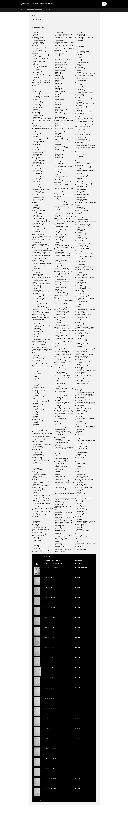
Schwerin (79, 283)
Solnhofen (78, 306)
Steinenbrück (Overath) (82, 343)
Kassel (57, 233)
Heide (57, 96)
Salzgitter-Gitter (81, 229)
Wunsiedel (79, 526)
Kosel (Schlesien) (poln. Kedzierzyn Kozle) (63, 286)
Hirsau (57, 134)
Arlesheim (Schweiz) (37, 71)
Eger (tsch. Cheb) (41, 388)
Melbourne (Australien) (61, 428)
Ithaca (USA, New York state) (62, 184)
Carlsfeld (35, 282)
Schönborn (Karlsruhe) (81, 261)
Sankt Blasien (79, 235)
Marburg (58, 407)
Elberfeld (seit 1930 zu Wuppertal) (41, 400)
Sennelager (80, 293)
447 (42, 800)
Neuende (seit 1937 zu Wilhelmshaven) (64, 520)
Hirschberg (58, 136)
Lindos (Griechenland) (60, 369)
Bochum (36, 205)
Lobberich (57, 370)
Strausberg (79, 373)
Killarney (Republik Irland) (62, 245)
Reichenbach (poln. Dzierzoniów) (84, 183)
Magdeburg (58, 399)
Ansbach (36, 68)
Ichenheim (58, 161)
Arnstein (36, 72)
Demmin (36, 336)
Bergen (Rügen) (37, 154)
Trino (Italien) (79, 421)
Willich (79, 505)
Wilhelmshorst (79, 503)
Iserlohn (57, 179)
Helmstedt (58, 112)
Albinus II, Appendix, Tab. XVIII (50, 758)
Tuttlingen (79, 431)
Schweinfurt (80, 280)
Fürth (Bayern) (37, 463)
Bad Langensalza (37, 107)
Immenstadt (58, 173)
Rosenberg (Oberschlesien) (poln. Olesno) (85, 203)
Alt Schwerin (37, 56)
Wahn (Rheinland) (81, 463)
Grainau (36, 526)
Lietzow (56, 364)
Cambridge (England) (38, 274)
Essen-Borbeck (36, 417)
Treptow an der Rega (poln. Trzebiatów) (85, 419)
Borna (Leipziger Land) (39, 218)
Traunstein (79, 416)
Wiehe (78, 492)
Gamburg (35, 471)
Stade (78, 322)
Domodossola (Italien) (39, 358)
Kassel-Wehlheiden (60, 236)
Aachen (35, 32)
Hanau (57, 86)
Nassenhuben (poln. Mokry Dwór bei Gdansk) (64, 498)
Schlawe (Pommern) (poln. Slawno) (85, 254)
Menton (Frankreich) (60, 429)
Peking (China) (80, 95)
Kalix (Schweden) (58, 215)
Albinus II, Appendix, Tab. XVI (50, 738)
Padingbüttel (80, 86)
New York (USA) (80, 34)
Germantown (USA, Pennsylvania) (41, 481)
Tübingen (79, 424)
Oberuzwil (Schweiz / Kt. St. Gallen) (83, 51)
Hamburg (58, 75)
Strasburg (79, 369)
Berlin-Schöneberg (38, 175)
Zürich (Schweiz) (81, 549)
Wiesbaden (79, 495)
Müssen (57, 485)
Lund (57, 385)
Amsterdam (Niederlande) (39, 61)
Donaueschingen (36, 360)
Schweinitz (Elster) (81, 282)
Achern (35, 34)
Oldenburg (79, 61)
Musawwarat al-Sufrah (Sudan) (62, 481)
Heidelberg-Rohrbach (59, 101)
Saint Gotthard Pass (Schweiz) (83, 224)
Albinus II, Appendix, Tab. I (49, 587)
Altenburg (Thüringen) (38, 50)
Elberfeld (36, 398)
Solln (78, 304)
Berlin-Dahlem (37, 162)
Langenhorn (58, 322)
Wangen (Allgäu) (79, 469)
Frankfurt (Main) (38, 451)
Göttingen (36, 524)
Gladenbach (36, 487)
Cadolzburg (36, 272)
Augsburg (36, 77)
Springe (78, 320)
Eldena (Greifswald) (38, 405)
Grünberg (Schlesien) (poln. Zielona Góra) (64, 36)
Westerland (80, 489)
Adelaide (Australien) (38, 37)
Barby (35, 136)
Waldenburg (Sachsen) (81, 465)
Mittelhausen (57, 452)
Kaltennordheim (59, 223)
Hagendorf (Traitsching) (61, 62)
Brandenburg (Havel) (38, 224)
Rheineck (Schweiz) (80, 188)
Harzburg (58, 89)
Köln (57, 266)
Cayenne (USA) (37, 287)
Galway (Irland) (38, 469)
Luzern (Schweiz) (59, 386)
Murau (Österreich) (59, 477)
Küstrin (57, 298)
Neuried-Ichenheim (59, 532)
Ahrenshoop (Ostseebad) (39, 40)
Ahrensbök (36, 39)
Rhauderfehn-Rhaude (82, 186)
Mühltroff (58, 468)
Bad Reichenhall (36, 117)
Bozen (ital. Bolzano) (42, 222)
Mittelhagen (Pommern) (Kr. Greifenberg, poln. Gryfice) (64, 448)
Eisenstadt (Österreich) (39, 396)
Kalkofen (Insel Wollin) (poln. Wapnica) (64, 218)
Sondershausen (80, 312)
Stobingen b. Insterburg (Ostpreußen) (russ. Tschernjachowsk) (84, 354)
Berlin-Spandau (37, 176)
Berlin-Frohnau (36, 165)
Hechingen (58, 93)
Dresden (36, 371)
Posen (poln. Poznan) (85, 125)
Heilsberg (58, 107)
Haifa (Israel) (58, 67)
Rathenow (79, 173)
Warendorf (78, 473)
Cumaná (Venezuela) (38, 319)
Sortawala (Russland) (82, 317)
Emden (35, 408)
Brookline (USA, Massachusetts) (41, 249)
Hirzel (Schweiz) (59, 138)
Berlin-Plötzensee (38, 171)
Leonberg (58, 349)
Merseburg (59, 434)
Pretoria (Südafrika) (81, 137)
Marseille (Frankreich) (60, 418)
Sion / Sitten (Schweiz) (82, 301)
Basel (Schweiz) (37, 139)
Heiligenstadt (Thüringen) (60, 106)
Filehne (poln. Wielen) (42, 437)
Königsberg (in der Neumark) (62, 268)
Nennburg (57, 509)
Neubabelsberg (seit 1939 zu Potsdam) (64, 512)
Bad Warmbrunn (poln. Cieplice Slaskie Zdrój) (42, 128)
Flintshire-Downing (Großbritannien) (42, 444)
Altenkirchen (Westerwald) (39, 51)
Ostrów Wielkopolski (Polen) (82, 78)
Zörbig (78, 546)
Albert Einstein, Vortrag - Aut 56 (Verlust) (52, 560)
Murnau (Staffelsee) (60, 479)
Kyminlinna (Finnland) (61, 303)
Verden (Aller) (80, 457)
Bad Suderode (36, 125)
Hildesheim (58, 133)
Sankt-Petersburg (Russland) (83, 243)
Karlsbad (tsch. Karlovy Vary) (64, 228)
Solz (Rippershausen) (81, 308)
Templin (79, 391)
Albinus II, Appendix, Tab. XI (49, 687)
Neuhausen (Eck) (58, 523)
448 (44, 800)
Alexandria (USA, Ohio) (39, 43)
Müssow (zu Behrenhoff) (61, 487)
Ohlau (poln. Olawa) (85, 56)
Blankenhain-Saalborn (39, 200)
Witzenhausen (80, 513)
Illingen (57, 171)
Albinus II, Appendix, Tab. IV (49, 617)
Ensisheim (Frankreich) (39, 409)
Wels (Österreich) (81, 484)
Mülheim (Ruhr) (59, 469)
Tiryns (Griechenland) (82, 411)
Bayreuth (36, 144)
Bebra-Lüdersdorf (37, 146)
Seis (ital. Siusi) (85, 289)
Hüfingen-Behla (59, 154)
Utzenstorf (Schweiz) (81, 448)
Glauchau (36, 493)
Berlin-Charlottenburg (39, 160)
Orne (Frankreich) (81, 69)
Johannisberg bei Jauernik (61, 203)
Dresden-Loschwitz (37, 373)
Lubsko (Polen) (58, 380)
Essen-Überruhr (36, 419)
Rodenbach (79, 196)
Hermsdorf (57, 125)
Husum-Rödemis (59, 157)
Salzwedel (79, 230)
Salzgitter (78, 227)
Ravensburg (78, 179)
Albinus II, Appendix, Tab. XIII (50, 708)
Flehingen (35, 443)
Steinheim (79, 345)
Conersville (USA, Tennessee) (40, 303)
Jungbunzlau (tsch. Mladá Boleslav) (63, 206)
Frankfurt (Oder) (38, 452)
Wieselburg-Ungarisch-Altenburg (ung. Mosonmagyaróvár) (84, 498)
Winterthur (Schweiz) (82, 510)
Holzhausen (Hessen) (60, 146)
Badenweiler (37, 94)
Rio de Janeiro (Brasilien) (82, 194)
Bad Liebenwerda (36, 109)
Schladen (79, 251)
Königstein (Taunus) (60, 278)
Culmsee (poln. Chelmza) (41, 316)
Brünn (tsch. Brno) (42, 252)
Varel (78, 454)
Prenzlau (79, 136)
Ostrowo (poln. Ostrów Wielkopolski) (85, 75)
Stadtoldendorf (80, 324)
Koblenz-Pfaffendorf (59, 263)
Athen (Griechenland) (38, 74)
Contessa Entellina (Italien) (40, 304)
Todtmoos (79, 413)
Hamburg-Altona (59, 77)
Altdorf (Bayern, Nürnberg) (40, 47)
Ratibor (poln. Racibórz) (84, 175)
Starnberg (79, 336)
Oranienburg (80, 67)
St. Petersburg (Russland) (82, 365)
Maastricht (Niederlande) (61, 395)
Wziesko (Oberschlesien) (82, 530)
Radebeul (78, 162)
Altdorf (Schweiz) (36, 48)
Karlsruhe (58, 231)
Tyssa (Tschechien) (80, 434)
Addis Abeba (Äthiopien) (38, 35)
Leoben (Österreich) (60, 348)
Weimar (79, 481)
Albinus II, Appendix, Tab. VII (49, 657)
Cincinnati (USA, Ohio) (39, 298)
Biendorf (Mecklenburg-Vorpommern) (42, 196)
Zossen (79, 548)
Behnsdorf (36, 149)
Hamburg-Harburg (60, 78)
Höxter (57, 149)
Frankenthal (36, 449)
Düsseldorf (36, 378)
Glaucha (35, 492)
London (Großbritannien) (61, 373)
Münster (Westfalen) (61, 476)
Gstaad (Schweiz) (58, 39)
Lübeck (57, 378)
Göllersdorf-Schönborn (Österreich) (41, 511)
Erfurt (36, 411)
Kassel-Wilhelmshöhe (59, 237)
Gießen (36, 484)
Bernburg (36, 186)
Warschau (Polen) (81, 474)
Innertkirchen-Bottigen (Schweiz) (62, 176)
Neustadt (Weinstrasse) (61, 548)
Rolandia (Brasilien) (80, 197)
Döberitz (36, 357)
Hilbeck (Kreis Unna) (60, 131)
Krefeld (57, 289)
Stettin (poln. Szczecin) (84, 350)
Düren (35, 376)
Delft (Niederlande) (38, 331)
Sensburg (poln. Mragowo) (85, 295)
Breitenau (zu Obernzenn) (39, 228)
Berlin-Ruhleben (38, 173)
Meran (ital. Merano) (64, 431)
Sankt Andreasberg (81, 234)
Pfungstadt (79, 102)
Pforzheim (78, 100)
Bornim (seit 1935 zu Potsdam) (40, 220)
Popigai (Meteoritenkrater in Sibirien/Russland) (81, 115)
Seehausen (79, 285)
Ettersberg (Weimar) (38, 421)
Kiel (57, 244)
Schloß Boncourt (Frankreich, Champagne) (85, 256)
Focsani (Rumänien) (38, 447)
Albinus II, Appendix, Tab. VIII (50, 667)
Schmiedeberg (80, 259)
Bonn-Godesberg (36, 215)
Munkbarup (57, 474)
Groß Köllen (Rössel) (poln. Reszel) (41, 550)
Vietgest (78, 459)
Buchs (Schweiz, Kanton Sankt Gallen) (42, 255)
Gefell (35, 477)
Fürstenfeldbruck (36, 462)
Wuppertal (79, 527)
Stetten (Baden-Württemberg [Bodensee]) (86, 348)
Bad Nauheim (37, 112)
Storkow (78, 364)
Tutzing (78, 432)
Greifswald (36, 537)
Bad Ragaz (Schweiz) (38, 115)
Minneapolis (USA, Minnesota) (62, 440)
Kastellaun (58, 239)
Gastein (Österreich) (37, 476)
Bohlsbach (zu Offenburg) (39, 210)
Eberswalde (35, 385)
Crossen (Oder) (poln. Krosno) (42, 313)
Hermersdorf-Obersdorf (60, 123)
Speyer (78, 319)
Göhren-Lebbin (36, 506)
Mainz (57, 400)
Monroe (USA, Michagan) (61, 456)
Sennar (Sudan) (80, 291)
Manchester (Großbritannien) (62, 402)
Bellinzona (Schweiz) (38, 152)
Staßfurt (79, 338)
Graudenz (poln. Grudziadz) (40, 529)
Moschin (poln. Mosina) (62, 460)
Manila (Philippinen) (60, 403)
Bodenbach (36, 208)
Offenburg (79, 54)
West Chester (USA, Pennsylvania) (84, 487)
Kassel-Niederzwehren (61, 234)
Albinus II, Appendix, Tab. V (49, 637)
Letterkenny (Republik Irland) (62, 351)
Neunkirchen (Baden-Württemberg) (62, 530)
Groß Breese (37, 548)
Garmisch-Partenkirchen (39, 474)
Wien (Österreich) (81, 493)
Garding (36, 473)
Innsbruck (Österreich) (61, 177)
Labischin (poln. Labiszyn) (63, 308)
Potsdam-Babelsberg (80, 129)
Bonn (35, 212)
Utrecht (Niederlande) (82, 446)
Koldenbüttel (58, 265)
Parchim (79, 89)
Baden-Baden (37, 93)
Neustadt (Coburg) (59, 541)
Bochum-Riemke (36, 207)
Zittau (78, 541)
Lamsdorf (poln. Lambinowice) (62, 311)
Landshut (57, 319)
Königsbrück (59, 276)
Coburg (36, 301)
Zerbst (78, 540)
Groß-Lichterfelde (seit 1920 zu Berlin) (64, 31)
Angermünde (36, 63)
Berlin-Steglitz (37, 178)
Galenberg (36, 468)
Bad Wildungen (37, 133)
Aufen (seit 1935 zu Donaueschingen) (42, 76)
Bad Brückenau (37, 91)
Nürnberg (79, 40)
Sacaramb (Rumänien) (82, 219)
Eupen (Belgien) (36, 422)
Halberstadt (58, 72)
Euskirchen (36, 424)
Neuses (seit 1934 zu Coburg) (62, 538)
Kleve (56, 258)
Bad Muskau (37, 110)
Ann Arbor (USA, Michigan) (40, 66)
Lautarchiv (77, 560)
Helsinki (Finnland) (60, 117)
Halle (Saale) (59, 73)
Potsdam (79, 128)
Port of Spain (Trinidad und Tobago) (84, 121)
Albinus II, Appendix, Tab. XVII (50, 748)
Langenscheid (58, 324)
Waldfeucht (78, 466)
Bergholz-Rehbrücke (37, 155)
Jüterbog (58, 209)
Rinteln (79, 192)
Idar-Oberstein (59, 163)
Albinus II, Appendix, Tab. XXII (50, 788)
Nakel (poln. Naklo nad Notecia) (64, 494)
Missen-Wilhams (58, 445)
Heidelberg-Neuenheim (60, 99)
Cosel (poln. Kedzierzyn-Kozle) (41, 308)
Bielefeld (36, 194)
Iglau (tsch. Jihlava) (63, 166)
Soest (77, 303)
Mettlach (58, 439)
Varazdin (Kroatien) (81, 452)
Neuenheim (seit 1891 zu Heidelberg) (63, 522)
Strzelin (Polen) (80, 378)
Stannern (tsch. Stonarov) (84, 328)
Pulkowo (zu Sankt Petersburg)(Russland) (85, 144)
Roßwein (78, 205)
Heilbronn (58, 104)
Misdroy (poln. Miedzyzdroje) (62, 443)
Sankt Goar (79, 240)
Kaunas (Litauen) (59, 241)
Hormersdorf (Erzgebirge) (61, 147)
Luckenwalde (57, 381)
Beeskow (36, 147)
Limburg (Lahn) (59, 365)
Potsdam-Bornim (80, 131)
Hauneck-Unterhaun (60, 91)
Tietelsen (79, 407)
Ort (33, 24)
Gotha (35, 522)
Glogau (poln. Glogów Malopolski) (42, 499)
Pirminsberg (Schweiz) (82, 107)
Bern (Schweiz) (37, 188)
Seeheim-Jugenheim (81, 287)
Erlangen (36, 413)
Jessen (57, 199)
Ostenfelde (79, 72)
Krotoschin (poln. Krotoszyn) (62, 295)
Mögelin (57, 453)
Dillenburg (35, 354)
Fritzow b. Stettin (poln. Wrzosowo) (41, 460)
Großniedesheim (59, 32)
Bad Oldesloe (37, 114)
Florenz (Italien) (37, 446)
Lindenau (58, 367)
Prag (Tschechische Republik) (83, 134)
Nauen (57, 501)
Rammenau (79, 165)
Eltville (35, 406)
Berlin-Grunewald (37, 167)
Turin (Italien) (80, 429)
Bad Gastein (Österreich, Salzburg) (41, 96)
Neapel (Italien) (59, 504)
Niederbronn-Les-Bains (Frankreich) (85, 37)
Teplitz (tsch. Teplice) (84, 395)
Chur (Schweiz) (37, 296)
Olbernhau (79, 59)
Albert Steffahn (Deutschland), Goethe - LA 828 (53, 563)
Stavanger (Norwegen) (82, 340)
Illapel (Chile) (59, 169)
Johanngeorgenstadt (60, 201)
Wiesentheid (80, 502)
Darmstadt (36, 328)
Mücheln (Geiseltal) (60, 463)
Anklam (36, 64)
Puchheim (80, 142)
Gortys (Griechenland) (39, 518)
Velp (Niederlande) (81, 455)
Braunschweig (37, 226)
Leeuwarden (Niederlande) (62, 335)
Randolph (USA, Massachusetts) (84, 167)
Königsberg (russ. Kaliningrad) (63, 270)
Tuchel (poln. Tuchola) (85, 427)
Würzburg (79, 529)
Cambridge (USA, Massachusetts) (41, 275)
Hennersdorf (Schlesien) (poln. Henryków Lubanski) (63, 120)
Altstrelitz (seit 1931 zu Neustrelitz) (41, 58)
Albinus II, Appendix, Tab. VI (49, 647)
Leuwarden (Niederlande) (61, 353)
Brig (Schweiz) (37, 242)
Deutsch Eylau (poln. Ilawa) (41, 340)
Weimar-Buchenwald (80, 482)
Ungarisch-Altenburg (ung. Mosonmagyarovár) (86, 440)
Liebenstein (58, 359)
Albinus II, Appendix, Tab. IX (49, 627)
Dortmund (35, 370)
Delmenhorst (36, 334)
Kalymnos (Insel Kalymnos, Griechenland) (63, 224)
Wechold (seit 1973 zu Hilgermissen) (85, 479)
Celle (35, 288)
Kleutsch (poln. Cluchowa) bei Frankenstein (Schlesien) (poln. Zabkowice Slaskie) (63, 255)
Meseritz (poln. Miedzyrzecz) (64, 436)
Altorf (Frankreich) (37, 53)
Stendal (79, 346)
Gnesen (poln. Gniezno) (41, 504)
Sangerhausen (79, 232)
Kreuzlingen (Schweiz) (60, 290)
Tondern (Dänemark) (80, 415)
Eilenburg (36, 393)
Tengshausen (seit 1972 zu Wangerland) (85, 392)
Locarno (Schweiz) (60, 372)
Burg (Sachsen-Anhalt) (39, 261)
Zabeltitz (79, 535)
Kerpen (57, 242)
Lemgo (57, 343)
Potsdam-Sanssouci (80, 132)
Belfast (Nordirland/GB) (39, 151)
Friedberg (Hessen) (38, 459)
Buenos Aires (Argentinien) (38, 257)
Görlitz (36, 516)
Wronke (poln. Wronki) (85, 521)
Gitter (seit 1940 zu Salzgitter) (40, 485)
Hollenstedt (58, 144)
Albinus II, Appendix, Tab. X (49, 677)
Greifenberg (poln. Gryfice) (41, 534)
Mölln (56, 455)
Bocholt (36, 204)
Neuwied (79, 32)
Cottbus (36, 311)
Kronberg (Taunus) (60, 292)
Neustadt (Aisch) (59, 540)
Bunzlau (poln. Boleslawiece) (40, 259)
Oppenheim (78, 65)
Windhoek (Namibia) (81, 506)
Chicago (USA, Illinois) (39, 295)
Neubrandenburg (59, 514)
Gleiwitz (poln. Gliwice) (41, 496)
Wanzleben (79, 471)
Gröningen (36, 547)
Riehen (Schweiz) (81, 189)
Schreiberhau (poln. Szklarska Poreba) (84, 266)
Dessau (35, 338)
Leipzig (58, 336)
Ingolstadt (57, 174)
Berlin (36, 159)
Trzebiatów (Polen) (81, 423)
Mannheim (58, 405)
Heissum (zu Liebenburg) (61, 109)
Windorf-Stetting (80, 508)
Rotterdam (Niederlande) (82, 210)
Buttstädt (36, 266)
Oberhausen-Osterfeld (81, 48)
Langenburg (58, 320)
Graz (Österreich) (38, 532)
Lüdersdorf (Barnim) (60, 383)
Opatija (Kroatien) (80, 64)
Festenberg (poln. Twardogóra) (42, 434)
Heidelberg (58, 98)
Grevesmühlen (36, 543)
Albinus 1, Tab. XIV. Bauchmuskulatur (51, 567)
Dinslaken (36, 355)
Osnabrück (78, 70)
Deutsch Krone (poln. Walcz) (41, 343)
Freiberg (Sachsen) (38, 454)
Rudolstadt (79, 213)
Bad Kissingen (37, 104)
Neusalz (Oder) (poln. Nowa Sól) (63, 535)
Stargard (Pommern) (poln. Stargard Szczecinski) (85, 333)
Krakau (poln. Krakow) (60, 287)
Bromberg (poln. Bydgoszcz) (40, 245)
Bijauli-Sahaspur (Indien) (38, 197)
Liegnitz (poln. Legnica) (62, 361)
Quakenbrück (79, 153)
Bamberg (36, 134)
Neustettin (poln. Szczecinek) (63, 550)
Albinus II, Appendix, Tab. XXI (50, 778)
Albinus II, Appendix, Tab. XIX (50, 718)
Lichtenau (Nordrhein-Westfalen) (63, 357)
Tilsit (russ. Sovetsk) (83, 409)
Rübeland (79, 212)
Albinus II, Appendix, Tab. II (49, 597)
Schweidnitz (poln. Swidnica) (84, 278)
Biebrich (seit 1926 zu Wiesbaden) (41, 192)
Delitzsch (36, 333)
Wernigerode (80, 485)
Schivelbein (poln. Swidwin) (85, 249)
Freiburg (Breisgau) (38, 455)
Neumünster (58, 528)
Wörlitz (79, 519)
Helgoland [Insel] (60, 110)
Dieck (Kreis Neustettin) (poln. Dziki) (42, 350)
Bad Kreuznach (37, 106)
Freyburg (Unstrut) (38, 457)
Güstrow (58, 55)
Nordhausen (80, 39)
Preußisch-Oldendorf (82, 139)
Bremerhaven (37, 231)
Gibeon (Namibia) (38, 482)
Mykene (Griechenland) (61, 489)
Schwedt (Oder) (80, 275)
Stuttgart (79, 380)
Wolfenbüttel (80, 514)
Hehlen (57, 94)
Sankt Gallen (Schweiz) (82, 238)
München (58, 471)
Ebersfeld (36, 384)
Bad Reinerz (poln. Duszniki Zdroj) (41, 119)
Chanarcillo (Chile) (37, 290)
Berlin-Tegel (36, 179)
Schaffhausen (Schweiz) (82, 246)
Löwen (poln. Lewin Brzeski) (63, 376)
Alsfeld (35, 45)
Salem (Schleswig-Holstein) (83, 226)
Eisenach (36, 395)
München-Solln (58, 473)
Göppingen (35, 513)
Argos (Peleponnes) (37, 69)
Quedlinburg (80, 156)
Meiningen (58, 424)
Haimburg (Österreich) (60, 69)
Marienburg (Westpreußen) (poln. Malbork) (64, 409)
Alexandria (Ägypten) (38, 42)
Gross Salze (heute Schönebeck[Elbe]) (64, 34)
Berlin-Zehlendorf (37, 184)
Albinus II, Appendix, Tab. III (49, 607)
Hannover (58, 88)
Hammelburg (59, 83)
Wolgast (79, 516)
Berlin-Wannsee (36, 181)
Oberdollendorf (80, 44)
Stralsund (79, 367)
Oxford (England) (81, 80)
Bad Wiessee (35, 131)
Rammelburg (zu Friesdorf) (83, 163)
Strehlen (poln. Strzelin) (84, 376)
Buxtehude (36, 268)
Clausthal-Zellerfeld (38, 300)
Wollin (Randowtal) (81, 518)
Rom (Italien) (80, 200)
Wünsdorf (80, 524)
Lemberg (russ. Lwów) (64, 340)
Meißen (57, 426)
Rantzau (79, 168)
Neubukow (57, 515)
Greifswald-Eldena (37, 540)
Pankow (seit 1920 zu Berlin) (83, 87)
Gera (35, 479)
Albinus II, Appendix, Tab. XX (49, 768)
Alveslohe (35, 59)
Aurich (35, 79)
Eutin (34, 425)
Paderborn (79, 84)
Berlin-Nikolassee (37, 170)
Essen (35, 416)
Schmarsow (79, 258)
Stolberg (79, 359)
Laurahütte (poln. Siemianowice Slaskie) (64, 330)
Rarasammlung (78, 567)
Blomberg (35, 202)
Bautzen (36, 143)
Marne (57, 416)
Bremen (36, 229)
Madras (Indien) (59, 397)
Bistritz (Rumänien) (38, 199)
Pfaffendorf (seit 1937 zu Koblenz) (84, 99)
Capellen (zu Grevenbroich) (40, 280)
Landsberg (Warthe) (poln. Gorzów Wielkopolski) (63, 316)
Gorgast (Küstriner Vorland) (40, 514)
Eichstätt (36, 392)
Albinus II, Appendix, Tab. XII (49, 697)
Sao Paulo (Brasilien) (81, 245)
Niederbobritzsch (81, 35)
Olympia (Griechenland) (82, 62)
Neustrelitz (79, 31)
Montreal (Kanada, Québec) (61, 458)
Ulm (78, 438)
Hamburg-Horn (58, 80)
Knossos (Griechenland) (61, 260)
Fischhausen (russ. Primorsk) (42, 440)
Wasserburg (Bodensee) (82, 476)
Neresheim (58, 511)
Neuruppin (58, 533)
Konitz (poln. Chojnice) (63, 280)
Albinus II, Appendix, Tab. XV (49, 728)
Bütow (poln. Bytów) (42, 264)
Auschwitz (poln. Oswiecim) (41, 83)
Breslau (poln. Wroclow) (41, 233)
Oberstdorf (78, 49)
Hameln (57, 81)
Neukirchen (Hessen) (59, 525)
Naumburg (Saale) (59, 503)
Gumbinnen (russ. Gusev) (62, 52)
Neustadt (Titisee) (59, 546)
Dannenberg (36, 323)
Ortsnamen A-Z (38, 24)
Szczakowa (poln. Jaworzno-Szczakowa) (85, 383)
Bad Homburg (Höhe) (38, 102)
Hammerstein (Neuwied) (61, 85)
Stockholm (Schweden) (82, 357)
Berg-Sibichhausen (37, 157)
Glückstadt (36, 502)
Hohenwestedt (58, 143)
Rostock (79, 207)
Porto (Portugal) (79, 123)
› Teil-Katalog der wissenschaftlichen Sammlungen (42, 3)
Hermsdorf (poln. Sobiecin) (63, 129)
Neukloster (58, 527)
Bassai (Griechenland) (38, 141)
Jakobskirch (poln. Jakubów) (64, 189)
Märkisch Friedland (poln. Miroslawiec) (63, 413)
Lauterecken (57, 333)
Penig (78, 97)
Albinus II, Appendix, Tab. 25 (49, 577)
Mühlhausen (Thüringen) (61, 466)
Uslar (77, 445)
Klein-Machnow (59, 252)
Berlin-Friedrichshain (38, 163)
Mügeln (57, 465)
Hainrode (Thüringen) (60, 70)
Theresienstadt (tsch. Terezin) (85, 403)
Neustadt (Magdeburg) (59, 543)
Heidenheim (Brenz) (59, 102)
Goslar (34, 519)
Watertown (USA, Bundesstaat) (82, 477)
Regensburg (80, 181)
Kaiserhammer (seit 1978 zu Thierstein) (64, 213)
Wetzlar (79, 490)
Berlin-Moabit (37, 168)
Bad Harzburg (37, 98)
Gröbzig (36, 545)
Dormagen (35, 362)
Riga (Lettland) (81, 191)
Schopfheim (80, 263)
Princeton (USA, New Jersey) (83, 140)
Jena (57, 198)
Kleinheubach (59, 250)
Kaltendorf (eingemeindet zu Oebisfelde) (64, 221)
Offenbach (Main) (81, 53)
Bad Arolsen (35, 89)
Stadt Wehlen (79, 325)
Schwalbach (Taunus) (81, 274)
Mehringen (58, 423)
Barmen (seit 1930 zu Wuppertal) (41, 138)
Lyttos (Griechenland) (60, 391)
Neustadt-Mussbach (59, 544)
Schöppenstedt (80, 264)
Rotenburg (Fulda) (81, 208)
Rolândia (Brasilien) (81, 199)
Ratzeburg (79, 178)
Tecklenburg (79, 389)
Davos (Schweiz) (37, 330)
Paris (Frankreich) (81, 91)
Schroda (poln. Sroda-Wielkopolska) (85, 270)
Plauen (77, 108)
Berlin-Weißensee (37, 183)
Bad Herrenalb (36, 99)
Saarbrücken (80, 218)
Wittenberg (80, 511)
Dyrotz (36, 379)
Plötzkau (79, 110)
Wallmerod (79, 468)
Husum (57, 155)
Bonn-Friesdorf (37, 213)
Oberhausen (80, 46)
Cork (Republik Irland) (39, 306)
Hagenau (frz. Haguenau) (63, 60)
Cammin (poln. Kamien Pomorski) (42, 278)
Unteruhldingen (80, 443)
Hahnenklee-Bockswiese (61, 64)
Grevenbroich (36, 542)
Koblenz (57, 261)
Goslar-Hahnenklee (37, 521)
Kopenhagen (58, 282)
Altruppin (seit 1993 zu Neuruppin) (41, 55)
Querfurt (78, 158)
